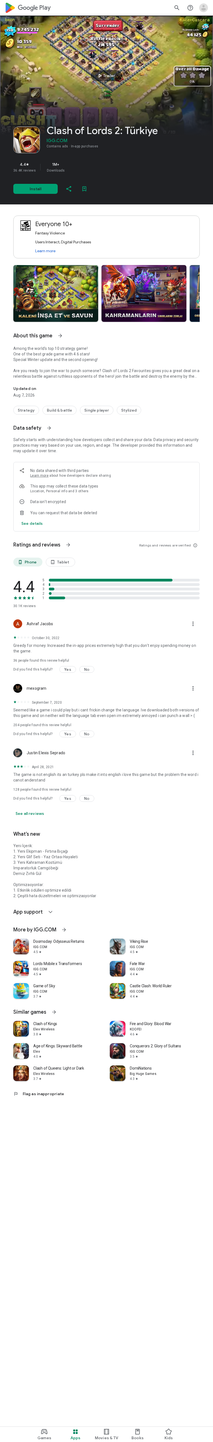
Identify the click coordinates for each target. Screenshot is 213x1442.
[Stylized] (129, 410)
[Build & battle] (59, 410)
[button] (55, 293)
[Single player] (96, 410)
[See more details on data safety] (32, 523)
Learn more (45, 250)
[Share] (68, 189)
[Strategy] (26, 410)
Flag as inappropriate (38, 1093)
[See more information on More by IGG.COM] (64, 929)
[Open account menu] (203, 7)
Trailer (106, 75)
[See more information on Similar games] (54, 1012)
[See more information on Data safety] (49, 428)
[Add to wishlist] (84, 189)
